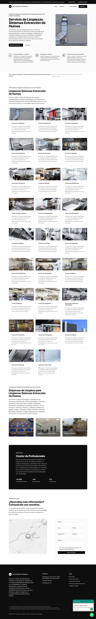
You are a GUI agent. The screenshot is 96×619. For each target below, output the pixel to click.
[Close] (92, 601)
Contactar (82, 6)
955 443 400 (73, 6)
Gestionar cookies (82, 2)
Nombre (60, 521)
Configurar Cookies (74, 585)
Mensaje (60, 540)
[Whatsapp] (92, 615)
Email (59, 528)
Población (75, 534)
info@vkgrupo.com (47, 582)
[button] (28, 536)
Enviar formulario (71, 552)
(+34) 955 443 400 (47, 580)
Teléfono (74, 528)
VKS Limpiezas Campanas (20, 6)
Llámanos (27, 45)
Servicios (61, 6)
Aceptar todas (71, 2)
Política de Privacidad (74, 547)
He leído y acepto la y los (70, 548)
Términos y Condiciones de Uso (66, 549)
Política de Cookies (74, 579)
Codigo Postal (61, 534)
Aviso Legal (71, 576)
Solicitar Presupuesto (15, 45)
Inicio (56, 6)
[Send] (91, 609)
